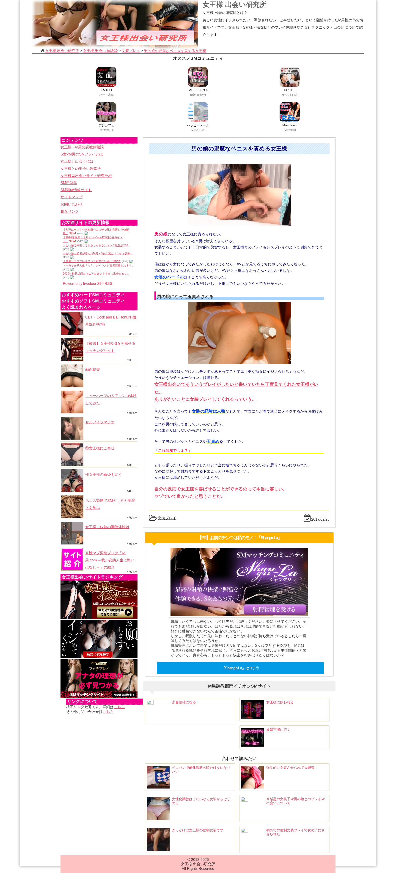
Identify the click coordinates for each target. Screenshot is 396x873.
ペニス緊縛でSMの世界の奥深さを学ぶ (110, 504)
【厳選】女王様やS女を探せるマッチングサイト (110, 347)
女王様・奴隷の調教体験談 (107, 527)
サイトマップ (71, 197)
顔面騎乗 (92, 370)
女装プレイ (167, 518)
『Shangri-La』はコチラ (240, 668)
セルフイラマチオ (100, 422)
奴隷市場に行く (278, 730)
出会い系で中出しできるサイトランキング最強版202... (96, 245)
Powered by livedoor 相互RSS (87, 284)
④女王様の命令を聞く (103, 474)
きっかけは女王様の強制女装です (197, 830)
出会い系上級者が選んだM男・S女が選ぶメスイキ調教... (97, 253)
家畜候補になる (184, 702)
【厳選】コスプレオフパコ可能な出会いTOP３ (92, 261)
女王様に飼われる (280, 702)
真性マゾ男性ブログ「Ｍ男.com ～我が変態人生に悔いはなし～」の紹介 (109, 560)
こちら (119, 707)
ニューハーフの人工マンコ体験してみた (111, 399)
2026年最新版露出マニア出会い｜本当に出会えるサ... (96, 273)
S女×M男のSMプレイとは (81, 154)
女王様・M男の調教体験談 (82, 147)
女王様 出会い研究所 (235, 4)
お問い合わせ (71, 204)
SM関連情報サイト (76, 190)
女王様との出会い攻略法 (80, 169)
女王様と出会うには (77, 161)
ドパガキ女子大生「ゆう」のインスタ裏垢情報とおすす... (98, 265)
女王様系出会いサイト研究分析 (86, 176)
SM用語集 (68, 183)
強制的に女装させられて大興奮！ (292, 768)
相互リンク (69, 211)
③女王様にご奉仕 (100, 448)
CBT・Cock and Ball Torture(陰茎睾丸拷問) (110, 320)
